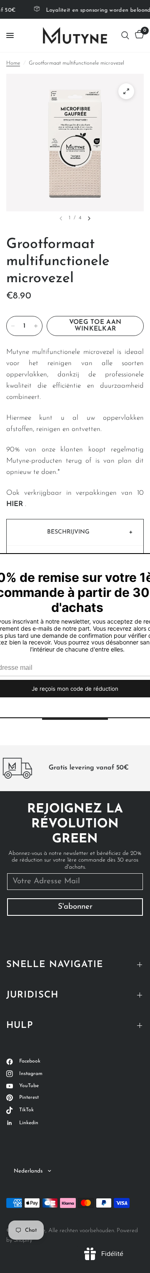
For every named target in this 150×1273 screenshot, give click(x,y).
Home (13, 63)
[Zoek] (125, 35)
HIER (14, 504)
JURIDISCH (32, 995)
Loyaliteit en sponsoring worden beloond (95, 10)
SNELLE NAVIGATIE (54, 965)
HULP (19, 1025)
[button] (75, 532)
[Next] (89, 218)
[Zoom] (126, 91)
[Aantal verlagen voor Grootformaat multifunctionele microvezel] (13, 326)
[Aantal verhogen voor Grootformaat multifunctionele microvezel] (36, 326)
